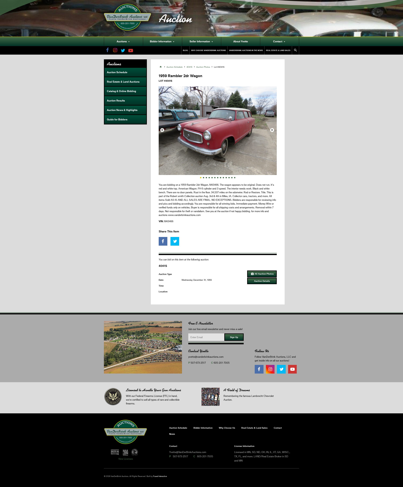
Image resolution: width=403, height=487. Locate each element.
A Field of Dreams (237, 390)
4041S (189, 67)
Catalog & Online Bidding (121, 91)
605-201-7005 (222, 362)
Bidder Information (162, 41)
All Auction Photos (262, 274)
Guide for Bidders (117, 119)
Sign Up (234, 337)
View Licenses (125, 458)
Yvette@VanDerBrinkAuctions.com (187, 451)
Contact (279, 41)
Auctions (124, 41)
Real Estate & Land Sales (278, 50)
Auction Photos (203, 67)
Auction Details (262, 281)
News (172, 434)
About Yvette (240, 41)
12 (232, 177)
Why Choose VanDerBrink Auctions (208, 50)
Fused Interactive (160, 476)
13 (234, 177)
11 (229, 177)
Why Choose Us (227, 427)
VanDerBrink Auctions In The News (246, 50)
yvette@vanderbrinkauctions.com (206, 356)
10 (226, 177)
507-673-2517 (198, 362)
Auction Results (116, 100)
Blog (185, 50)
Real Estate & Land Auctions (123, 81)
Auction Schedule (117, 72)
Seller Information (202, 41)
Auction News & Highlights (122, 110)
